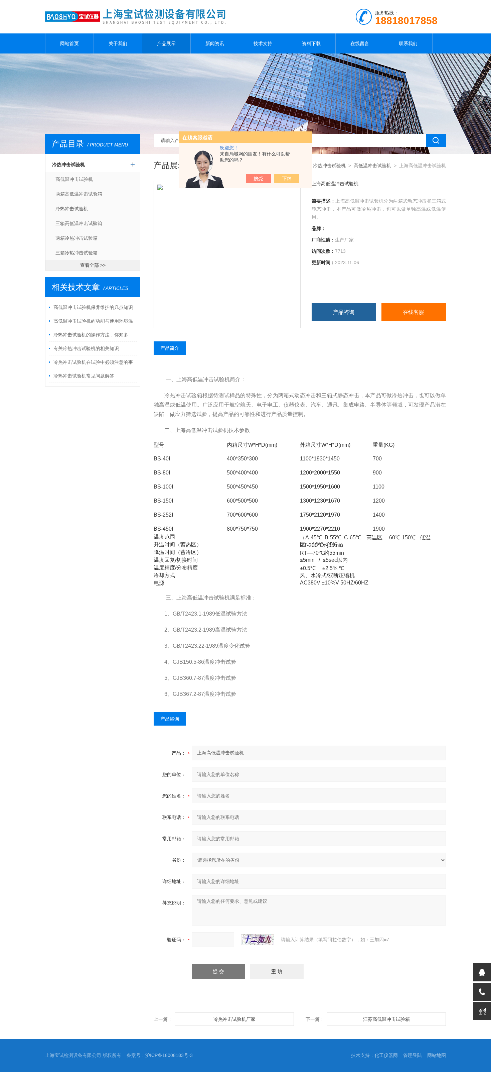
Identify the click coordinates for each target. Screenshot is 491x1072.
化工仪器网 (386, 1055)
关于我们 (118, 43)
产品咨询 (343, 312)
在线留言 (359, 43)
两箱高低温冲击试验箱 (78, 194)
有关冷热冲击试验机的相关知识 (86, 348)
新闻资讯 (214, 43)
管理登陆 (412, 1055)
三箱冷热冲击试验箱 (76, 252)
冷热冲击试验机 (68, 164)
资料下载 (311, 43)
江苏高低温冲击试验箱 (386, 1019)
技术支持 (263, 43)
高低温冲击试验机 (74, 179)
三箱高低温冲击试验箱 (78, 223)
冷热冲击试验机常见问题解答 (83, 376)
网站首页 (69, 43)
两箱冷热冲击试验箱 (76, 238)
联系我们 (408, 43)
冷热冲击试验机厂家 (234, 1019)
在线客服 (413, 312)
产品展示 (166, 43)
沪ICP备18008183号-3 (169, 1055)
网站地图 (436, 1055)
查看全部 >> (93, 265)
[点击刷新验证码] (257, 939)
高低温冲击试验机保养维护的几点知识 (93, 307)
